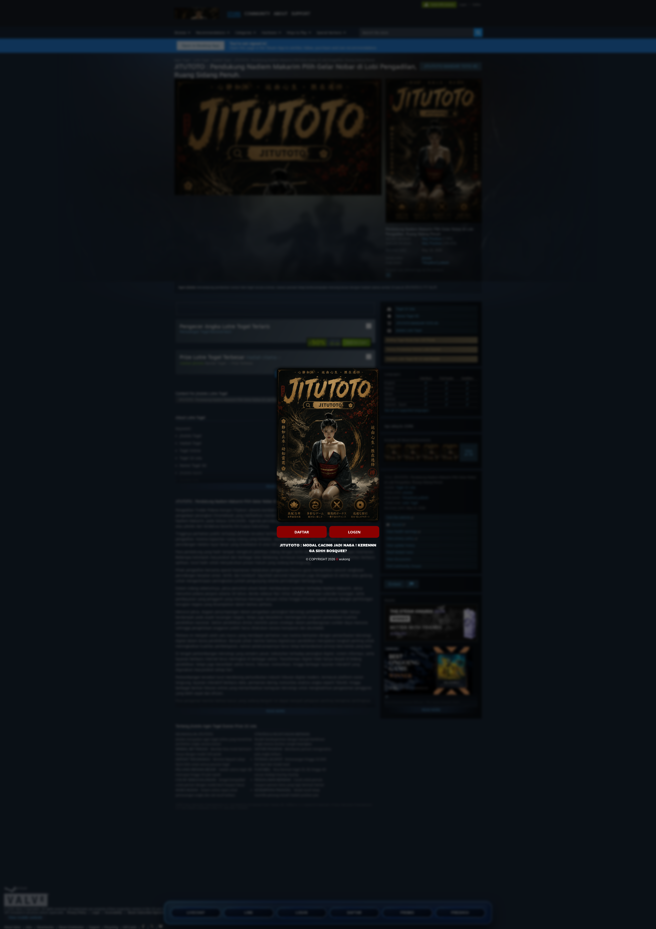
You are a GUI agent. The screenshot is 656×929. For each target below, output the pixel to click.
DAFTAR (301, 531)
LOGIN (354, 531)
